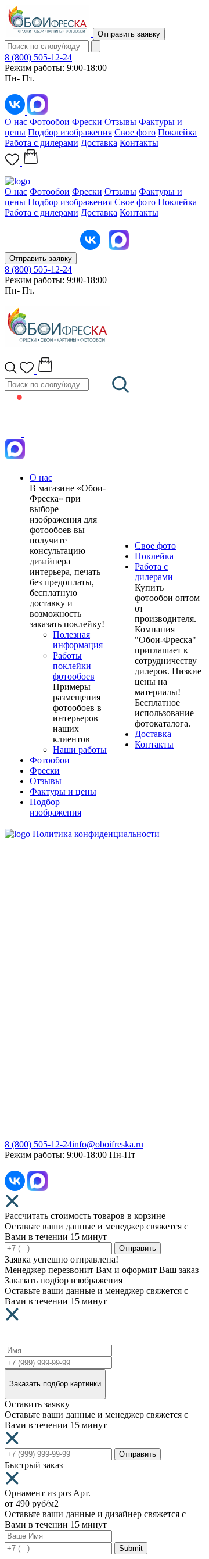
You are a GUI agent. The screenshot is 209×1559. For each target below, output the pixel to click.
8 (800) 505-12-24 (38, 57)
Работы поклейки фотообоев (74, 665)
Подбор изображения (70, 132)
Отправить (137, 1248)
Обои (15, 951)
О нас (16, 122)
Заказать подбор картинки (55, 1383)
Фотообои (50, 122)
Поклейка (177, 132)
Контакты (139, 143)
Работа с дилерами (41, 143)
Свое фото (135, 132)
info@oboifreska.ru (107, 1144)
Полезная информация (78, 640)
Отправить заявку (129, 34)
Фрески (87, 122)
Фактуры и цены (63, 791)
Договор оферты (37, 1101)
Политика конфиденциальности (96, 834)
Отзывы (120, 122)
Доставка (99, 143)
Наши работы (80, 750)
